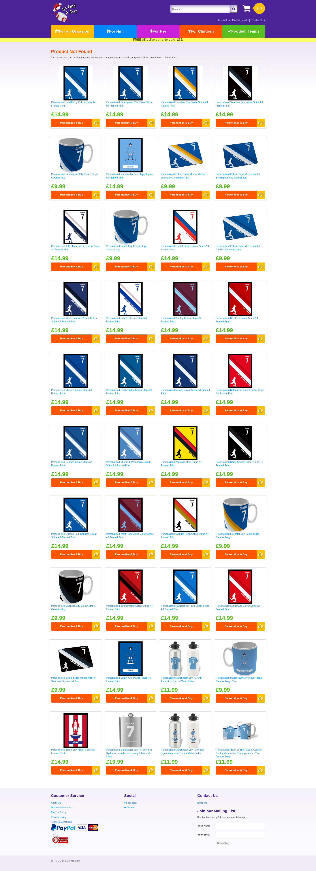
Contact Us (258, 20)
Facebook (131, 802)
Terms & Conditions (61, 821)
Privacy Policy (58, 817)
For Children (202, 31)
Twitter (130, 807)
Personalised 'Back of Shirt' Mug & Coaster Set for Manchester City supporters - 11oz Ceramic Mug (239, 753)
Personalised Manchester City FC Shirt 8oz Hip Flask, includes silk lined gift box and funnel (129, 753)
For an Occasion (74, 31)
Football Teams (245, 31)
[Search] (234, 9)
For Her (159, 31)
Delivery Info (240, 20)
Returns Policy (59, 812)
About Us (224, 20)
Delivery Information (61, 807)
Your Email (204, 834)
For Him (116, 31)
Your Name (204, 825)
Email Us (202, 802)
